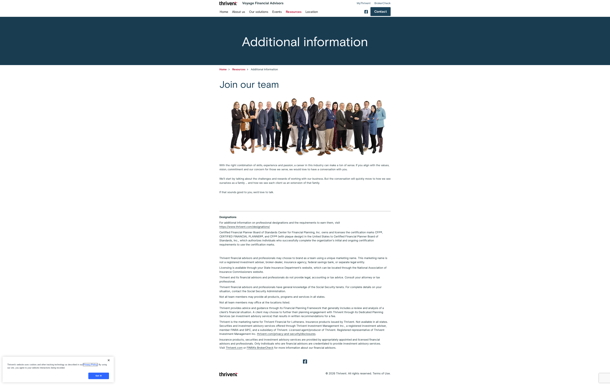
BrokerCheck (382, 3)
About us (238, 12)
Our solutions (258, 12)
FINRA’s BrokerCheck (260, 347)
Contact (380, 11)
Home (224, 12)
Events (277, 12)
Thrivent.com (234, 347)
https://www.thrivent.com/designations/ (244, 226)
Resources (294, 12)
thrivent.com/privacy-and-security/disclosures (286, 333)
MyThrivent (364, 3)
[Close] (108, 360)
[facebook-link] (366, 12)
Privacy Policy (90, 364)
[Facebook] (305, 361)
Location (311, 12)
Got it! (98, 376)
